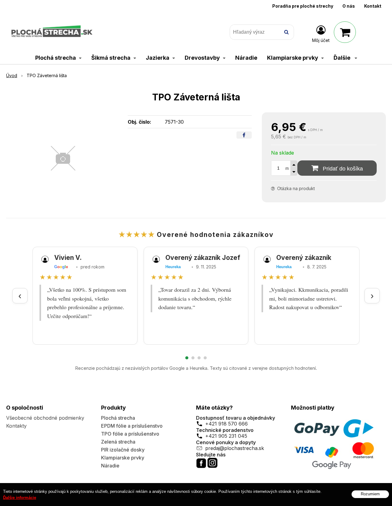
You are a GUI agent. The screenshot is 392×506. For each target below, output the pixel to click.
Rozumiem (370, 494)
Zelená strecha (118, 442)
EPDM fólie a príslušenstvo (132, 426)
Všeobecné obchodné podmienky (45, 418)
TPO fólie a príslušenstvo (130, 434)
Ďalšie (343, 57)
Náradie (110, 466)
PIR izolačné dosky (123, 450)
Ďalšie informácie (19, 497)
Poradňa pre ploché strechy (302, 6)
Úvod (11, 75)
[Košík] (345, 32)
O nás (348, 6)
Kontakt (372, 6)
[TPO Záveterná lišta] (63, 158)
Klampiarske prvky (122, 458)
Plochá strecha (118, 418)
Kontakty (16, 426)
